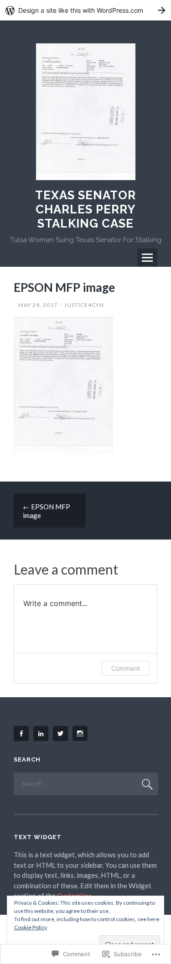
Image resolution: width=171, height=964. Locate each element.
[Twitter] (62, 733)
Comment (125, 668)
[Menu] (147, 258)
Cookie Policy (30, 927)
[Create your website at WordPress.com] (85, 10)
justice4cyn (84, 304)
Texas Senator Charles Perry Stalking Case (85, 209)
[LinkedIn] (42, 733)
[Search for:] (86, 783)
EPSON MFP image (46, 511)
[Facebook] (23, 733)
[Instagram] (82, 733)
